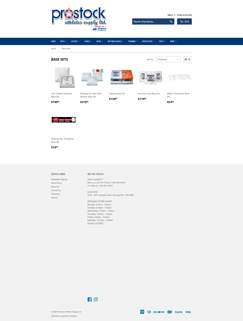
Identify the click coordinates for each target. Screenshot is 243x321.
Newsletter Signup (59, 179)
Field (161, 41)
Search (54, 197)
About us (55, 186)
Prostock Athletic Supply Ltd (69, 311)
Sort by (150, 59)
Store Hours (56, 182)
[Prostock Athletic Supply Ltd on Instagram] (96, 300)
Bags (99, 41)
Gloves (74, 41)
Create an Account (184, 15)
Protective (147, 41)
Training (132, 41)
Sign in (170, 15)
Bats (62, 41)
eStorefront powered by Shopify (64, 316)
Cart (186, 21)
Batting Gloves (115, 41)
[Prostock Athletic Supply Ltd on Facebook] (89, 300)
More (172, 41)
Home (53, 41)
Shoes (87, 41)
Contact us (56, 190)
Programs (55, 193)
